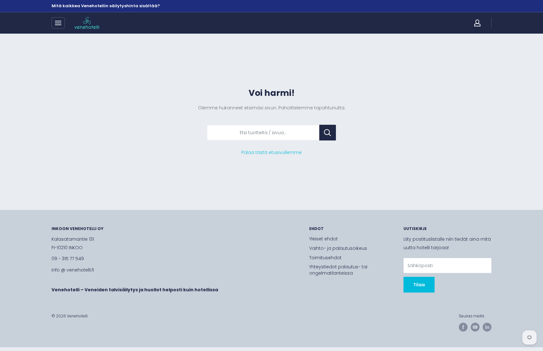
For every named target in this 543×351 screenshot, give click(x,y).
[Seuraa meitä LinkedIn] (487, 327)
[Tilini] (477, 22)
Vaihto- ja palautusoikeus (338, 248)
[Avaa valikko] (58, 23)
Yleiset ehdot (323, 239)
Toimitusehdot (325, 258)
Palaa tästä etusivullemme (271, 152)
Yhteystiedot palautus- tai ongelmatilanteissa (338, 270)
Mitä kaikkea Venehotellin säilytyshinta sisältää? (106, 6)
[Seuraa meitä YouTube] (475, 327)
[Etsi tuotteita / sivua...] (327, 132)
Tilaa (419, 285)
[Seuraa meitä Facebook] (463, 327)
